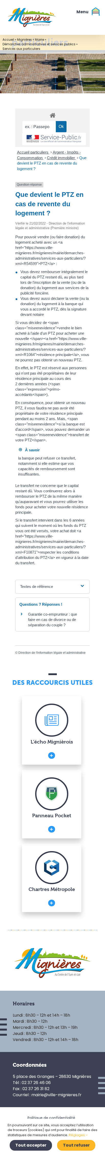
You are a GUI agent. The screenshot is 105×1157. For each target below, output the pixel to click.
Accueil (8, 39)
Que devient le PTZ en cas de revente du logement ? (51, 163)
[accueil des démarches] (52, 115)
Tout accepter (30, 1145)
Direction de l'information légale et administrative (52, 653)
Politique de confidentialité (51, 1117)
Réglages (77, 1135)
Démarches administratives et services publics (39, 44)
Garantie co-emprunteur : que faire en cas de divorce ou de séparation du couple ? (52, 619)
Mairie (39, 39)
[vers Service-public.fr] (54, 139)
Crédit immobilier (61, 158)
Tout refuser (76, 1145)
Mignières (24, 39)
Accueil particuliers (33, 152)
